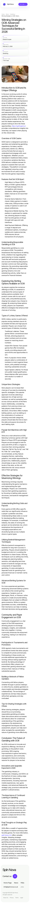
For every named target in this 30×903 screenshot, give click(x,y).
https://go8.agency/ (19, 126)
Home (3, 14)
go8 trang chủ (7, 835)
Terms (16, 897)
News (7, 14)
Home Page (8, 883)
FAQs (22, 883)
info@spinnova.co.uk (11, 887)
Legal (21, 897)
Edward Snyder (7, 39)
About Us (5, 897)
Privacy (12, 897)
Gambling (12, 14)
